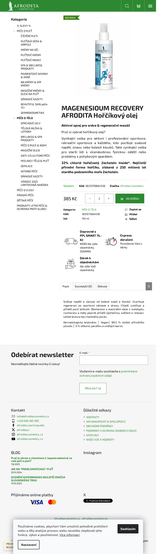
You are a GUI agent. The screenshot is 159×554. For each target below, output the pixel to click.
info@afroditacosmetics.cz (33, 416)
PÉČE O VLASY (25, 190)
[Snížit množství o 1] (90, 198)
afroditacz (23, 429)
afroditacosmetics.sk (95, 518)
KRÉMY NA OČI (29, 49)
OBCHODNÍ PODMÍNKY (99, 426)
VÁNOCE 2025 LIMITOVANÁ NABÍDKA (34, 183)
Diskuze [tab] (102, 286)
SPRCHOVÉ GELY (31, 123)
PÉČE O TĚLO (25, 118)
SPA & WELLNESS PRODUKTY (31, 67)
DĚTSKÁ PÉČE (25, 200)
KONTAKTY (92, 417)
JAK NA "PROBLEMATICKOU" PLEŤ (32, 469)
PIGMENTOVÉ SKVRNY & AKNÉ (34, 75)
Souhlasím (128, 529)
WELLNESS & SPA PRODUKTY (31, 138)
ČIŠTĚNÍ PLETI (29, 36)
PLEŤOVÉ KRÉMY (31, 55)
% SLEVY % (24, 25)
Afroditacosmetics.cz (67, 518)
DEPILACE (27, 166)
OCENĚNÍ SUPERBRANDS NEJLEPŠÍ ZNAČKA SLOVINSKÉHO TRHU (38, 479)
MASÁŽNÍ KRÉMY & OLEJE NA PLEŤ (32, 92)
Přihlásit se (93, 388)
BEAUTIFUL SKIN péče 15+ (34, 106)
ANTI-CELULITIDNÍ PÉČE (35, 155)
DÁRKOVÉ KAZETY (32, 99)
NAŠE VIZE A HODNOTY (100, 439)
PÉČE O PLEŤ (24, 31)
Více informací (70, 535)
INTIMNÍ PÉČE (29, 171)
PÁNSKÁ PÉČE (25, 195)
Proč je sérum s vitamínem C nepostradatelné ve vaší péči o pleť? (41, 459)
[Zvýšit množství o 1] (108, 198)
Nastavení (28, 544)
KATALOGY (92, 435)
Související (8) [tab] (83, 286)
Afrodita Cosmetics (131, 185)
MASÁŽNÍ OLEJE (30, 150)
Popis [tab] (65, 286)
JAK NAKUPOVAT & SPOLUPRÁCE (106, 421)
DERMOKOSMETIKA (32, 112)
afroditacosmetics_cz (30, 434)
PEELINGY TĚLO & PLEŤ (35, 160)
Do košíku (132, 198)
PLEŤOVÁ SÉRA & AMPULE (31, 43)
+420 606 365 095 (28, 420)
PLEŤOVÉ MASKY (31, 60)
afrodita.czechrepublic (31, 425)
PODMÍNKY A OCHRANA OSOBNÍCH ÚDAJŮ (111, 430)
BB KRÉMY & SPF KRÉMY (31, 83)
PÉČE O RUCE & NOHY (34, 145)
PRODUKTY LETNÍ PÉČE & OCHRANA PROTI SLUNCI (32, 207)
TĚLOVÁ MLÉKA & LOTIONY (31, 130)
